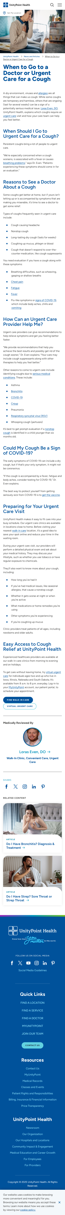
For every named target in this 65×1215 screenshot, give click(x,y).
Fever (14, 294)
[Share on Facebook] (6, 786)
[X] (20, 963)
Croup (14, 403)
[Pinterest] (53, 963)
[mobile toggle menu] (52, 5)
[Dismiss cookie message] (59, 1202)
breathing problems (14, 162)
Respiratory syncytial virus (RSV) (29, 415)
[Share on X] (15, 786)
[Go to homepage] (16, 5)
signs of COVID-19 (45, 300)
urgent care (9, 115)
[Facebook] (12, 963)
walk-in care (19, 530)
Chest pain (17, 281)
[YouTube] (28, 963)
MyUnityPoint (16, 687)
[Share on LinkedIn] (34, 786)
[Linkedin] (45, 963)
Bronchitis (16, 391)
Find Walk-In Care (18, 700)
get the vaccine (51, 494)
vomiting (16, 307)
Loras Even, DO (49, 108)
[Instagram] (36, 963)
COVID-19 (17, 397)
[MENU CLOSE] (60, 5)
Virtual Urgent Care (20, 706)
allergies (43, 93)
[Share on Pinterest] (43, 786)
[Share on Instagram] (24, 786)
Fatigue (15, 287)
